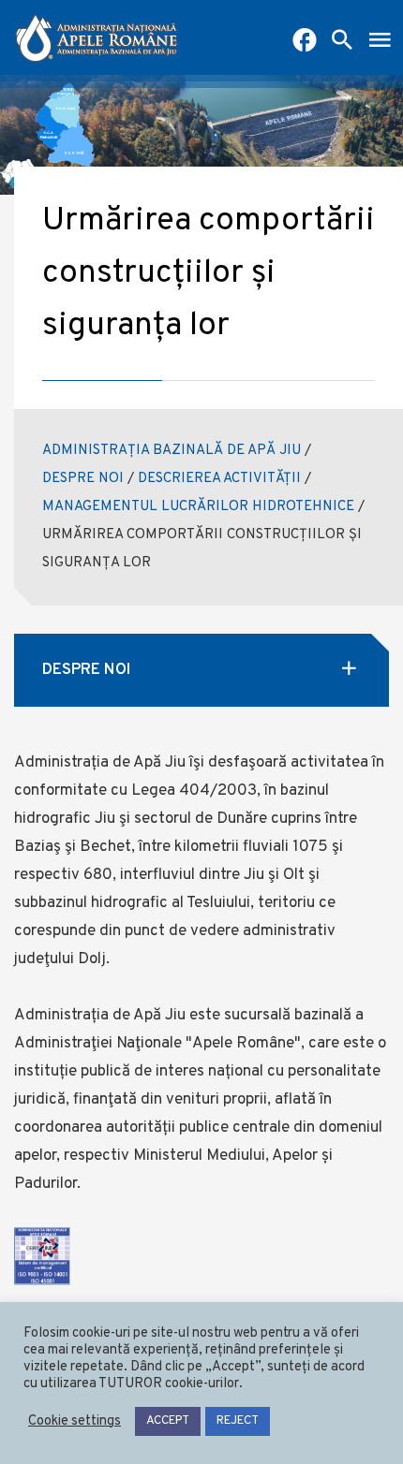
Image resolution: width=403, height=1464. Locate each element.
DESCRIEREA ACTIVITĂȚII (219, 479)
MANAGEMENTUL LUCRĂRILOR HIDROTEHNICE (198, 507)
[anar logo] (96, 37)
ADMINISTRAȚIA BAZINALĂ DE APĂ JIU (171, 451)
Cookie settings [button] (74, 1421)
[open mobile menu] (379, 42)
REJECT (237, 1420)
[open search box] (342, 42)
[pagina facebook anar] (304, 42)
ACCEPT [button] (167, 1420)
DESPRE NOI (83, 479)
